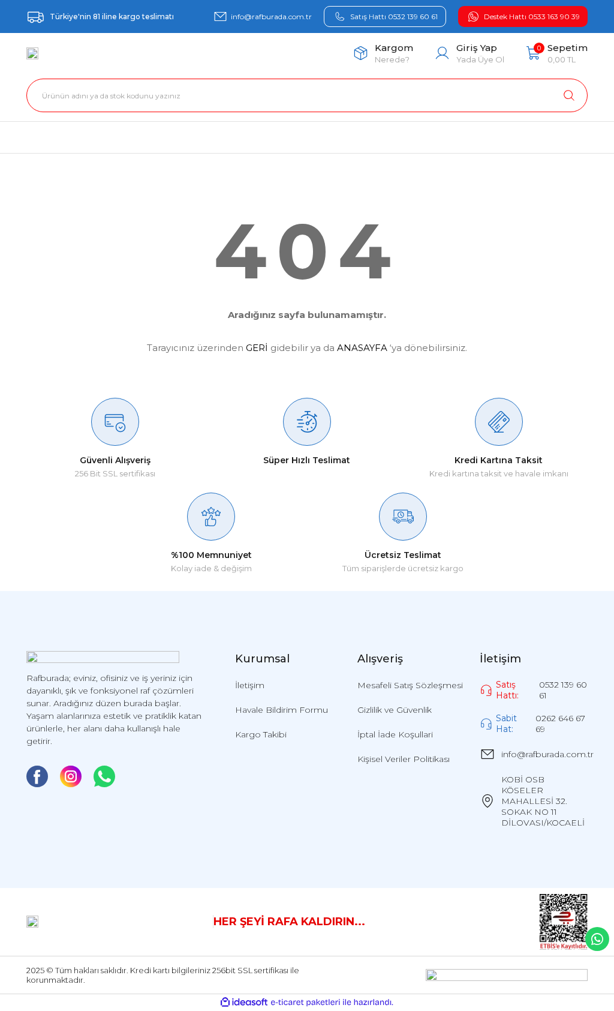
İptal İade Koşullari (395, 734)
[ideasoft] (244, 1002)
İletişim (249, 685)
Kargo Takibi (261, 734)
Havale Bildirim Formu (281, 709)
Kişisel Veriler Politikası (403, 759)
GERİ (257, 347)
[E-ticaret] (305, 1002)
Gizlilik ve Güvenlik (394, 709)
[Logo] (32, 53)
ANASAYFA (362, 347)
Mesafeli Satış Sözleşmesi (410, 685)
